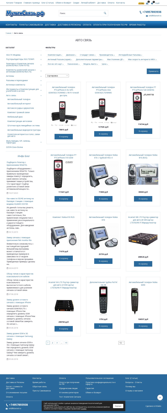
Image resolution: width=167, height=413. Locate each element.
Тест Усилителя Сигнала (70, 397)
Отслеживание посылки (16, 392)
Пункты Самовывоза (31, 24)
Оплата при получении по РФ (110, 24)
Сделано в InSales (153, 406)
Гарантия (90, 388)
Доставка (101, 2)
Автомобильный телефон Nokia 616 (103, 218)
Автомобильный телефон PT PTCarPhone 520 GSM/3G (143, 88)
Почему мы (130, 386)
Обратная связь (39, 386)
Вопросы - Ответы (133, 382)
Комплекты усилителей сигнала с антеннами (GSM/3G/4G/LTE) (21, 71)
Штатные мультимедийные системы (23, 125)
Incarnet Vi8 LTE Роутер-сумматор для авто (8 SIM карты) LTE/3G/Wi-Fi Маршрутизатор (143, 220)
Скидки (76, 2)
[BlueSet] (25, 12)
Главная (8, 33)
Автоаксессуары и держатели (20, 108)
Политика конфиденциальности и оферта (100, 383)
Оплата (111, 2)
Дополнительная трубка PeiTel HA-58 (103, 283)
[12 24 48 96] (121, 343)
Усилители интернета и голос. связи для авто (23, 135)
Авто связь (11, 95)
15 (66, 342)
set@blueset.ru (154, 15)
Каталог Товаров (14, 2)
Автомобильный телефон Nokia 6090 (143, 283)
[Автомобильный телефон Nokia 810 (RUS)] (143, 174)
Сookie (83, 409)
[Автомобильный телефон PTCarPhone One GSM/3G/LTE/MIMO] (103, 109)
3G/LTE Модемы (13, 55)
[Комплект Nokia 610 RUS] (64, 233)
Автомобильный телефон (18, 99)
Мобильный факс (15, 117)
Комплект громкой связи (18, 112)
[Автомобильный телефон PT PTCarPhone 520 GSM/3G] (143, 106)
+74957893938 (151, 12)
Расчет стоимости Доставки (14, 387)
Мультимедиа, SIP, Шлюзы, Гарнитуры (18, 142)
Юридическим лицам (68, 388)
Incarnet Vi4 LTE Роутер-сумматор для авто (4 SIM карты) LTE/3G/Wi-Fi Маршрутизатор (64, 285)
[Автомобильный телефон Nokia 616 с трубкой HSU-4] (103, 174)
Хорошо (118, 406)
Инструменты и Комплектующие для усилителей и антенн (22, 90)
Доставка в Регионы (69, 24)
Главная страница (32, 2)
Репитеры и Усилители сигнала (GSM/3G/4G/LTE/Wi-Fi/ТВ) (20, 64)
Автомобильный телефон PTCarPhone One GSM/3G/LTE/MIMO (103, 90)
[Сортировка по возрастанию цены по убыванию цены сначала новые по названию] (57, 75)
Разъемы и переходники (17, 80)
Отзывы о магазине (134, 390)
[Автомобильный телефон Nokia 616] (103, 236)
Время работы (137, 24)
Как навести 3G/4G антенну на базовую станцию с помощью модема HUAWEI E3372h (20, 201)
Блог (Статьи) (47, 2)
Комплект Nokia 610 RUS (63, 217)
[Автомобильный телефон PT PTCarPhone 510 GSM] (64, 174)
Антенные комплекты (15, 84)
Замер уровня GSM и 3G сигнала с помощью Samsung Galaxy (20, 336)
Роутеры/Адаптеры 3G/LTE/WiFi (20, 59)
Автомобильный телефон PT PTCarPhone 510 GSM (63, 156)
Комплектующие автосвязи (19, 121)
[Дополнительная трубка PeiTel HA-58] (103, 301)
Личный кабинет (88, 2)
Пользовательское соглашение (100, 378)
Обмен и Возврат (63, 2)
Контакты (120, 2)
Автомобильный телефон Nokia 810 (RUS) (143, 156)
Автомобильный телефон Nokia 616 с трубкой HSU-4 (103, 156)
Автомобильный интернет (19, 103)
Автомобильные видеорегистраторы (23, 130)
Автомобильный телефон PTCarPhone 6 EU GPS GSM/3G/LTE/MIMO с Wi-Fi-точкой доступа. (64, 91)
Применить (154, 71)
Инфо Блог (24, 156)
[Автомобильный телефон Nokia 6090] (143, 301)
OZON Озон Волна (14, 147)
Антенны (10, 76)
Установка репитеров (69, 392)
